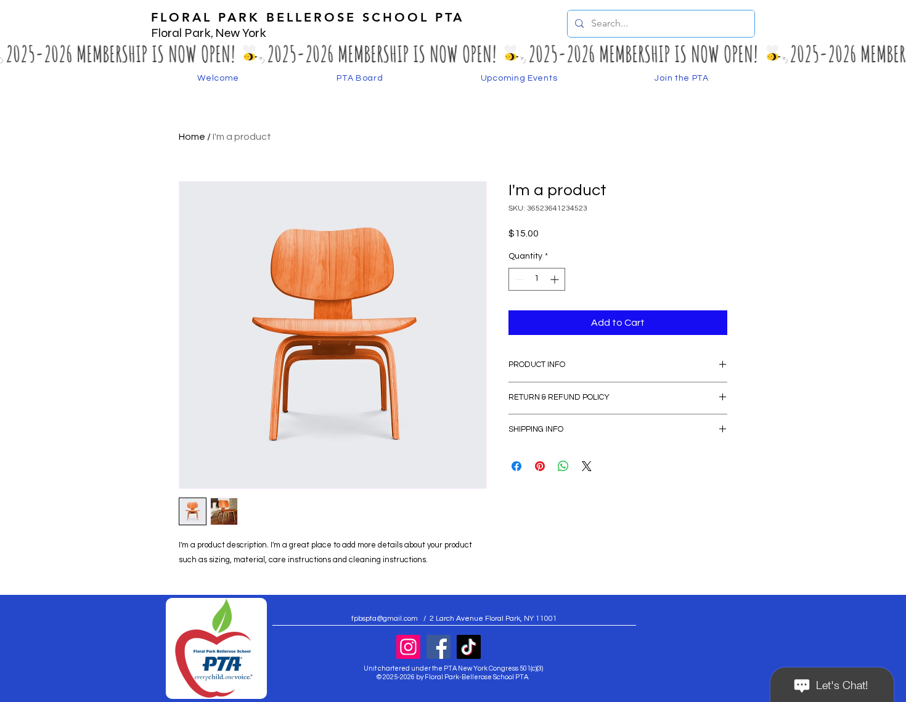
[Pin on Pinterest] (540, 466)
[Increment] (555, 279)
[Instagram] (408, 647)
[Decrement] (518, 279)
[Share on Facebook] (516, 466)
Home (192, 137)
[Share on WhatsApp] (563, 466)
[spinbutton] (537, 279)
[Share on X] (586, 466)
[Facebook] (438, 647)
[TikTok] (469, 647)
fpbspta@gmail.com (384, 619)
